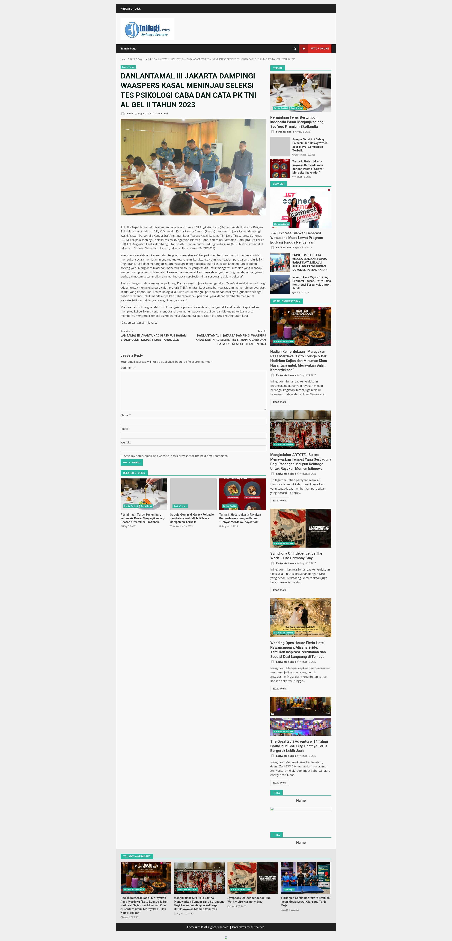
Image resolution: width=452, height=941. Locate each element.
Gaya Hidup (146, 506)
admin (129, 113)
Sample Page (128, 48)
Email (125, 429)
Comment (128, 368)
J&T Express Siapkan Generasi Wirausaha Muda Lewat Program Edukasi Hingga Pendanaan (300, 208)
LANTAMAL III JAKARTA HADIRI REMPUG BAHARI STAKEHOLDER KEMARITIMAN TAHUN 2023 (154, 335)
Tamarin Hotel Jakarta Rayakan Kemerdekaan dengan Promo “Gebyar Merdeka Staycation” (242, 494)
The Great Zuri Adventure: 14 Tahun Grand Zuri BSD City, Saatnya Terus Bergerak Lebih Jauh (300, 716)
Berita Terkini (128, 67)
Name (126, 415)
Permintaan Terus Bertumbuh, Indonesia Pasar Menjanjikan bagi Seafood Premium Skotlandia (144, 494)
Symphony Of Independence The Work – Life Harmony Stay (300, 528)
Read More (279, 402)
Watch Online (320, 48)
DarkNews (239, 927)
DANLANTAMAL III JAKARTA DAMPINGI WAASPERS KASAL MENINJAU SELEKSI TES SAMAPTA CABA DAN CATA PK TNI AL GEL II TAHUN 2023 (231, 337)
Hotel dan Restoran (283, 341)
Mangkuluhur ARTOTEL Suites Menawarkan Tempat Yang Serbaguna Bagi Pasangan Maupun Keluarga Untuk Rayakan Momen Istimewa (300, 429)
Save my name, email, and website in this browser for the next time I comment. (176, 456)
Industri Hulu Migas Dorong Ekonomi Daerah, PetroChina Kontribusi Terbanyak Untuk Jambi (280, 284)
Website (126, 442)
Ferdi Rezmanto (285, 131)
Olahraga (289, 889)
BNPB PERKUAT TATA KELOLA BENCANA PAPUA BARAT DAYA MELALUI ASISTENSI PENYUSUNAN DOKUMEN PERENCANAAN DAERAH (280, 262)
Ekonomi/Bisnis (281, 224)
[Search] (295, 48)
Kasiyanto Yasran (286, 375)
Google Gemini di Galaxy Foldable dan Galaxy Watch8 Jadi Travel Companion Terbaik (193, 494)
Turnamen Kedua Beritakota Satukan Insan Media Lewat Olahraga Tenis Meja (306, 878)
